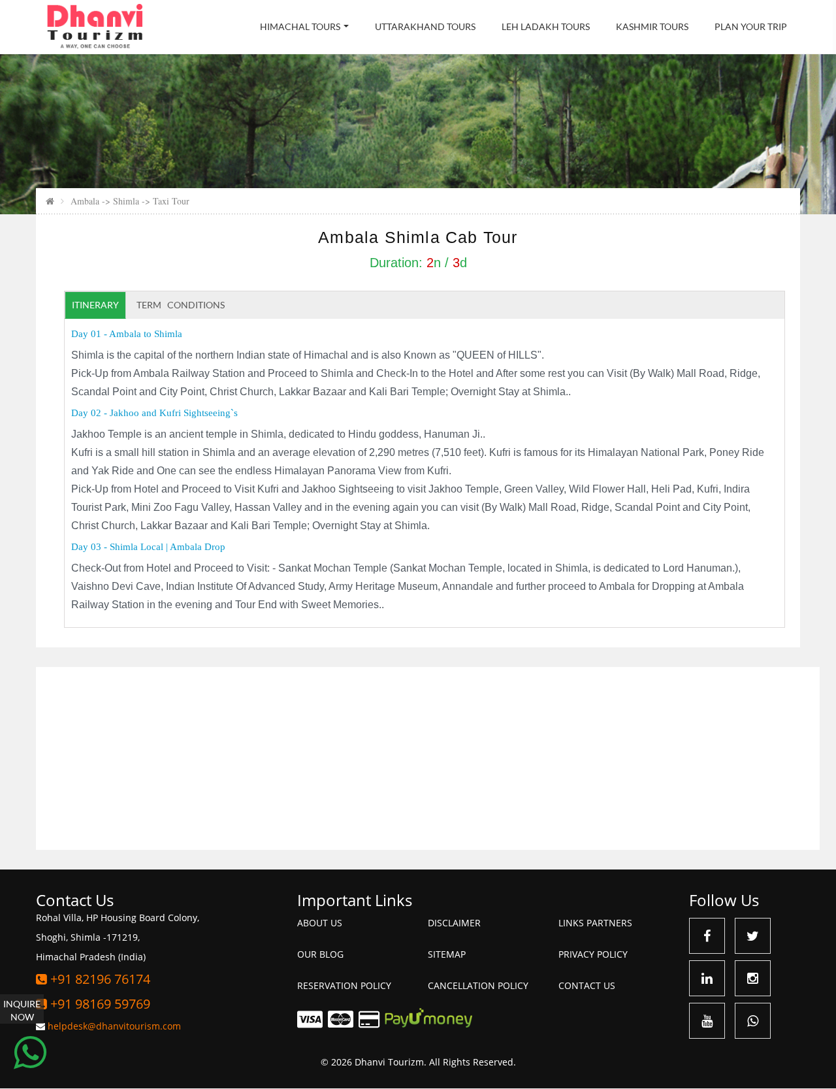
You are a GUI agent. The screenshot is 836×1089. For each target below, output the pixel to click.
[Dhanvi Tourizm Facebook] (707, 936)
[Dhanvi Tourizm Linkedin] (707, 978)
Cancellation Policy (478, 985)
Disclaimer (454, 923)
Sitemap (447, 954)
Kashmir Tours (652, 26)
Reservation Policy (344, 985)
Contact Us (586, 985)
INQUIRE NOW (21, 1010)
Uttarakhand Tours (425, 26)
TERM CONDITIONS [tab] (181, 304)
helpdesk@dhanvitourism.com (114, 1026)
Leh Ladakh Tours (546, 26)
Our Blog (320, 954)
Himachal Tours (300, 26)
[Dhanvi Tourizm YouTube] (707, 1021)
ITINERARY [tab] (95, 304)
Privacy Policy (593, 954)
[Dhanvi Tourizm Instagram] (753, 978)
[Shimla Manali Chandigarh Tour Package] (50, 201)
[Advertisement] (428, 758)
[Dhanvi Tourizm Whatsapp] (753, 1021)
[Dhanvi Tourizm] (95, 25)
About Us (319, 923)
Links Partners (595, 923)
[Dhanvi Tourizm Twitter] (753, 936)
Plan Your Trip (751, 26)
